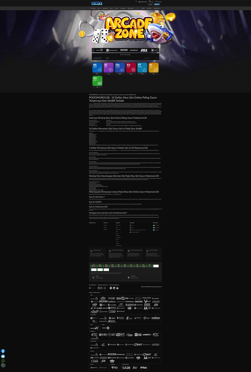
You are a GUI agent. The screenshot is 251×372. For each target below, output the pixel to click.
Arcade (137, 8)
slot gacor (119, 150)
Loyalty (105, 227)
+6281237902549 (135, 232)
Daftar (157, 4)
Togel (116, 8)
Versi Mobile (159, 1)
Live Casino (105, 8)
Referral (105, 229)
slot (112, 194)
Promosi (105, 225)
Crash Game (130, 8)
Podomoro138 (91, 103)
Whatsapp (157, 225)
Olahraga (123, 8)
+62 (132, 225)
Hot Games (93, 8)
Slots (98, 8)
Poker (143, 8)
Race (111, 8)
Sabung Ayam (157, 8)
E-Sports (149, 8)
